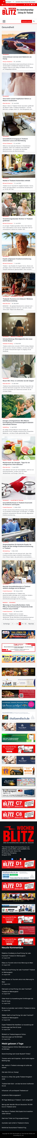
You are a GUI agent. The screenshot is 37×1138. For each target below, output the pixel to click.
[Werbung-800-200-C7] (18, 807)
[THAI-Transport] (18, 796)
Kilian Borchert (6, 103)
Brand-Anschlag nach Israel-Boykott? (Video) (16, 1054)
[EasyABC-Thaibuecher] (18, 662)
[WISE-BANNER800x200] (18, 741)
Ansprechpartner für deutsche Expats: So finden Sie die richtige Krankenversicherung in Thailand (18, 546)
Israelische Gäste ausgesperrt (11, 1095)
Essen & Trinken (7, 460)
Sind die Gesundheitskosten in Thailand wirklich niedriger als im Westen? (16, 587)
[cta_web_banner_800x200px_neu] (18, 708)
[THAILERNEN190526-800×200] (18, 638)
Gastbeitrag (6, 427)
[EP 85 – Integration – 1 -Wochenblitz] (18, 901)
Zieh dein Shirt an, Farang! (10, 1072)
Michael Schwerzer (8, 183)
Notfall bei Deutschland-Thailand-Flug (14, 1127)
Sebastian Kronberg (8, 343)
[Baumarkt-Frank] (18, 774)
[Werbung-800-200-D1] (18, 868)
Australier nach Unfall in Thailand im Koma (21, 1008)
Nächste (31, 624)
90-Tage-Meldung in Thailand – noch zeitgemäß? (17, 1100)
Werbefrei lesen (26, 21)
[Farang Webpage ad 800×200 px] (18, 697)
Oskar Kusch (6, 998)
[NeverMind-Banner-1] (18, 730)
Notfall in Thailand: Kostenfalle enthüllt (16, 180)
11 (22, 624)
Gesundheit (6, 54)
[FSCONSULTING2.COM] (18, 686)
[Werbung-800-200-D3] (18, 890)
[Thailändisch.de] (18, 879)
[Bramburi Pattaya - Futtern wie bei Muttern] (18, 675)
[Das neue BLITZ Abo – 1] (18, 752)
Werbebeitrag (6, 551)
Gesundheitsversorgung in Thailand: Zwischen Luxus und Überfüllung (15, 139)
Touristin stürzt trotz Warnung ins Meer (20, 963)
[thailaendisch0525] (18, 719)
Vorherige (6, 624)
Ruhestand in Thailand (17, 500)
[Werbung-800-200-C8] (18, 818)
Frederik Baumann (7, 507)
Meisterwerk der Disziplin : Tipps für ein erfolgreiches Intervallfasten (16, 463)
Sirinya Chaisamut (7, 61)
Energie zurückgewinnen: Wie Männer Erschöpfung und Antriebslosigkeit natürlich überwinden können (18, 422)
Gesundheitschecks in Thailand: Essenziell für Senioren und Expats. (17, 503)
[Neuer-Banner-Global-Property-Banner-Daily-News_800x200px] (18, 651)
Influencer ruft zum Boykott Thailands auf (15, 1090)
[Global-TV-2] (18, 785)
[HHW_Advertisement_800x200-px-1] (18, 912)
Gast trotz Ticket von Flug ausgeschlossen (15, 1118)
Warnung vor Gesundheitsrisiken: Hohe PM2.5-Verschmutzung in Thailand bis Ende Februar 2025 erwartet (18, 607)
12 (25, 624)
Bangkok (5, 602)
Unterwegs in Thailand (17, 296)
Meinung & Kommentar (17, 336)
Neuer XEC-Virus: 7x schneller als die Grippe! (18, 381)
